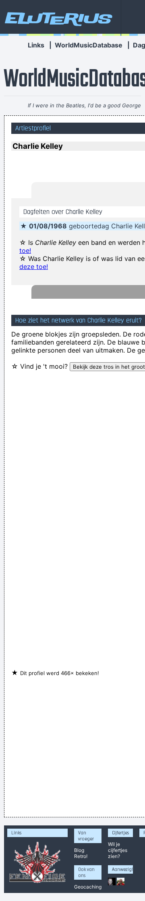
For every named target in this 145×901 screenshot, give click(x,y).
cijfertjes (117, 850)
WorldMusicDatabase (88, 45)
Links (36, 45)
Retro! (80, 856)
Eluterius (57, 18)
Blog (79, 850)
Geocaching (88, 887)
